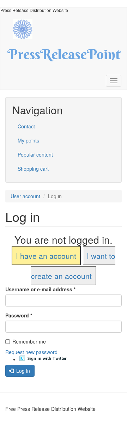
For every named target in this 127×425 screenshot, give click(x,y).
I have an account (46, 255)
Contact (26, 126)
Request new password (31, 352)
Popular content (35, 154)
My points (28, 140)
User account (25, 196)
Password (18, 315)
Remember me (29, 341)
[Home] (26, 28)
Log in (22, 370)
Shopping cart (33, 168)
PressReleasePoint (63, 57)
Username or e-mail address (40, 289)
